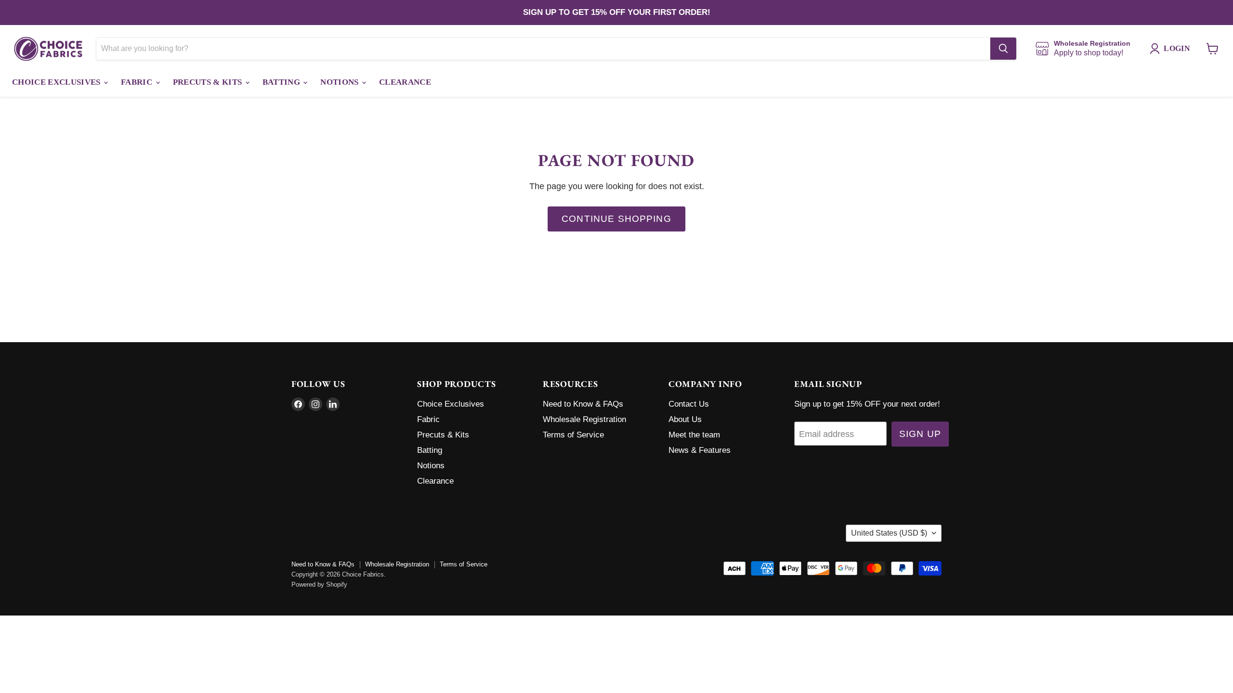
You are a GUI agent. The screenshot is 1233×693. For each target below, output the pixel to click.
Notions (340, 82)
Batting (282, 82)
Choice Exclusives (57, 82)
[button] (1172, 48)
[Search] (1003, 49)
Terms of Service (573, 434)
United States (889, 533)
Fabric (137, 82)
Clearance (405, 82)
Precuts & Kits (208, 82)
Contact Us (689, 404)
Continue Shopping (616, 219)
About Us (685, 419)
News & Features (700, 450)
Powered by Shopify (319, 584)
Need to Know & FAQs (583, 404)
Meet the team (694, 434)
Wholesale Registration (584, 419)
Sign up (920, 434)
